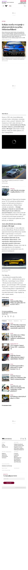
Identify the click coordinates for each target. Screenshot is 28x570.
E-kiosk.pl (16, 453)
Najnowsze (16, 320)
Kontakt (3, 445)
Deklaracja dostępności (19, 449)
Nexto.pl (15, 456)
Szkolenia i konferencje (7, 465)
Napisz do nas (5, 447)
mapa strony (4, 468)
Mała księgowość (17, 457)
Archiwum (4, 457)
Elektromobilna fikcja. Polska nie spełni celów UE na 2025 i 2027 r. (17, 302)
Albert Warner (5, 113)
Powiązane (4, 320)
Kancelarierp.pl (17, 459)
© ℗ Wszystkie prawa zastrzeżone (9, 312)
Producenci (12, 188)
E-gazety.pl (16, 455)
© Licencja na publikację (7, 311)
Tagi (21, 320)
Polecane (10, 320)
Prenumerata (5, 456)
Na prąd (3, 21)
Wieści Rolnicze (17, 460)
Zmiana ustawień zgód (19, 445)
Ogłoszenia (4, 455)
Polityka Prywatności (18, 444)
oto (10, 6)
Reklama (4, 453)
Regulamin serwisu (18, 447)
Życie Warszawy (17, 461)
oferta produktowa (6, 470)
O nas (3, 444)
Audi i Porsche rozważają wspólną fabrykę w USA (17, 191)
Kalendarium (16, 468)
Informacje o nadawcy (19, 448)
